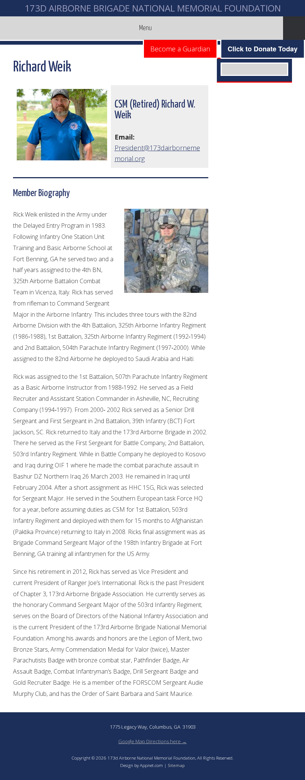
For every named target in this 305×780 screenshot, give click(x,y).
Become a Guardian (180, 48)
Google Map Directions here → (152, 741)
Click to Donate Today (263, 49)
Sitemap (176, 765)
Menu (145, 28)
